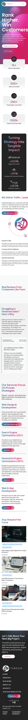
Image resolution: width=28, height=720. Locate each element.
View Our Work (8, 51)
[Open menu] (23, 4)
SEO (3, 42)
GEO (6, 42)
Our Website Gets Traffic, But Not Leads (8, 340)
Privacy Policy (5, 712)
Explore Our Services (10, 46)
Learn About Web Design (11, 424)
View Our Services (9, 213)
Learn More (7, 450)
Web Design (19, 40)
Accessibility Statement (16, 712)
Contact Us (7, 656)
